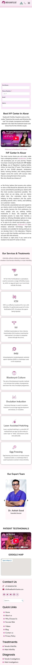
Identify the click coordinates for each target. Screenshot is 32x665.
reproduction (22, 158)
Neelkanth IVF (22, 225)
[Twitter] (7, 594)
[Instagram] (17, 594)
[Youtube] (10, 594)
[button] (28, 3)
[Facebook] (4, 594)
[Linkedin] (14, 594)
